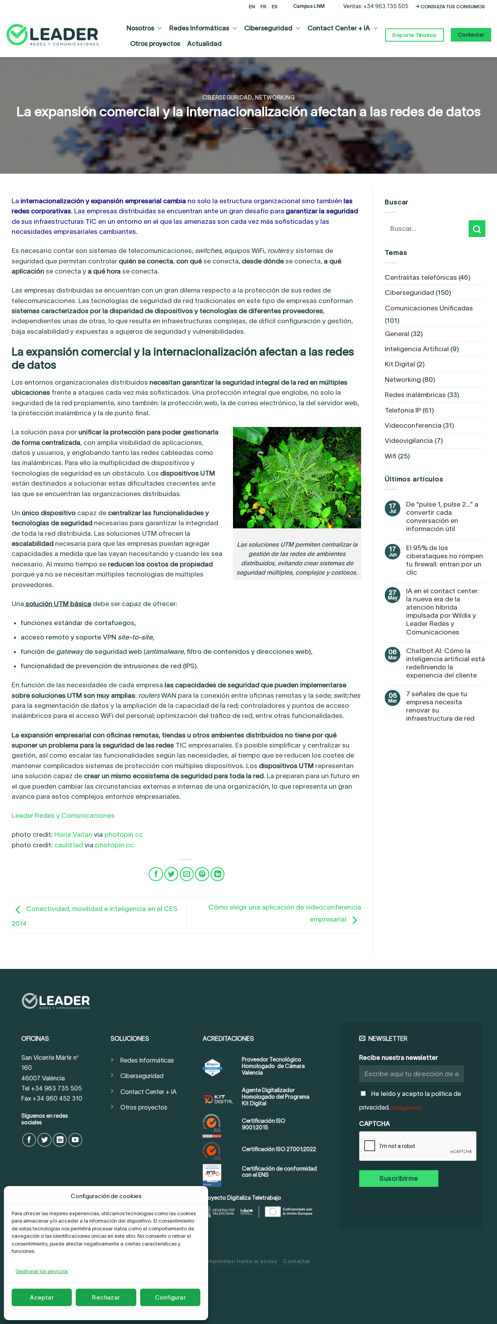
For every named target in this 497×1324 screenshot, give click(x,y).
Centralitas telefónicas (421, 277)
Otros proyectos (155, 43)
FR (263, 6)
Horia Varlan (73, 834)
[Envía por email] (187, 874)
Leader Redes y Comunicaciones (63, 815)
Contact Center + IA (339, 27)
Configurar (170, 1297)
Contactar (296, 1261)
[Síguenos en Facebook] (29, 1140)
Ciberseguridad (268, 27)
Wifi (390, 456)
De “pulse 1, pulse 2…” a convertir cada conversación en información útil (442, 516)
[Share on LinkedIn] (217, 874)
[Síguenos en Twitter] (44, 1140)
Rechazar (106, 1297)
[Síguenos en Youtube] (75, 1140)
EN (252, 6)
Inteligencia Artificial (417, 349)
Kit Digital (400, 364)
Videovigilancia (409, 440)
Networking (275, 97)
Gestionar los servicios (42, 1271)
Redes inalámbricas (415, 395)
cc (139, 834)
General (397, 334)
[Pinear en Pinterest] (202, 874)
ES (275, 6)
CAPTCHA (374, 1123)
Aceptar (42, 1297)
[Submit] (477, 228)
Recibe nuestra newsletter (398, 1057)
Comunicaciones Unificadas (429, 308)
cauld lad (68, 845)
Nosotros (140, 27)
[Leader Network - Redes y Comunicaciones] (52, 35)
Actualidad (204, 43)
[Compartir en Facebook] (156, 874)
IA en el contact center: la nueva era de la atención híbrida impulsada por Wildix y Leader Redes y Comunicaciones (442, 611)
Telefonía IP (403, 410)
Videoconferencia (413, 425)
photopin (119, 834)
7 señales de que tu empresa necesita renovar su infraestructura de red (440, 706)
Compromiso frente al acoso (239, 1261)
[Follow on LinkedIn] (60, 1140)
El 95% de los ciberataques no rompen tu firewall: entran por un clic (444, 560)
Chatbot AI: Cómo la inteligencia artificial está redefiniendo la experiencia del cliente (445, 663)
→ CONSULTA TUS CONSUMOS (450, 6)
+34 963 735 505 (385, 6)
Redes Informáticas (199, 27)
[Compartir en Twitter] (171, 874)
